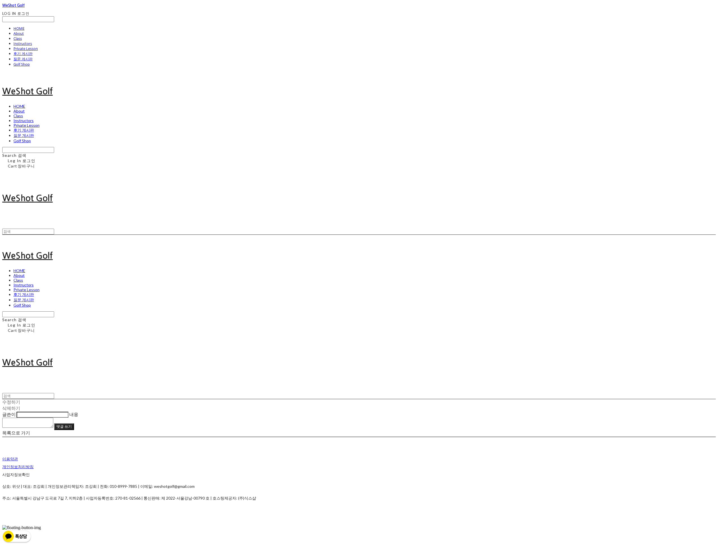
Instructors (22, 43)
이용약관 (10, 458)
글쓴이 (9, 414)
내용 (73, 414)
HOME (18, 28)
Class (17, 38)
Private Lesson (25, 48)
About (18, 33)
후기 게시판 (23, 53)
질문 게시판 (23, 58)
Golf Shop (21, 64)
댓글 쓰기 (64, 426)
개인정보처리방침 (18, 466)
